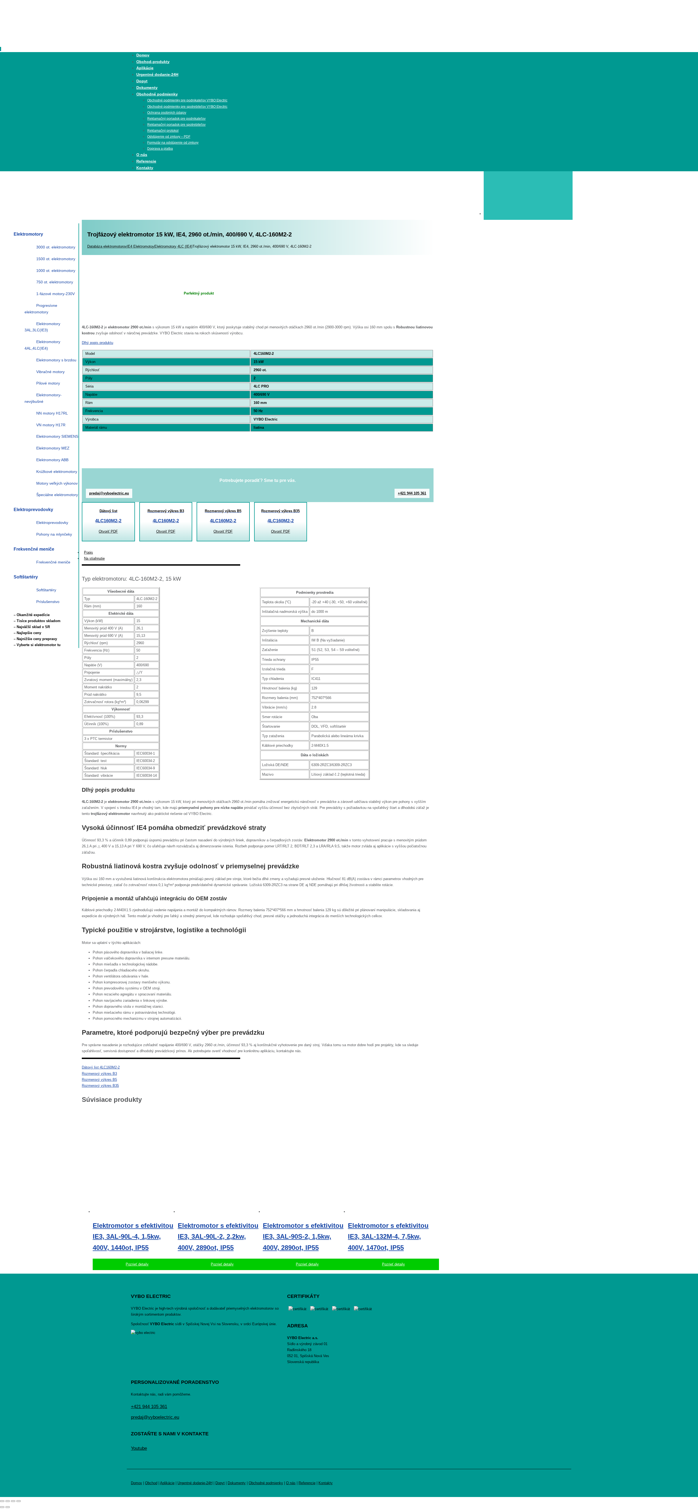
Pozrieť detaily (137, 1264)
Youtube (139, 1448)
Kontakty (325, 1483)
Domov (136, 1483)
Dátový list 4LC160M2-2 (101, 1067)
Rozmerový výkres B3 (99, 1074)
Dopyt (220, 1483)
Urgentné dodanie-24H (194, 1483)
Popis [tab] (88, 552)
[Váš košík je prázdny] (528, 214)
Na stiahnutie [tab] (94, 558)
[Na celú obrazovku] (7, 1501)
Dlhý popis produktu (97, 343)
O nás (291, 1483)
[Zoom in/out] (2, 1501)
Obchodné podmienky (266, 1483)
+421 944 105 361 (412, 493)
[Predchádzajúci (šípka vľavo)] (2, 1507)
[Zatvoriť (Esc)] (18, 1501)
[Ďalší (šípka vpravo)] (7, 1507)
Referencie (307, 1483)
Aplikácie (167, 1483)
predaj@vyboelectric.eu (109, 493)
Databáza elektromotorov (107, 246)
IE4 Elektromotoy (140, 246)
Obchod (151, 1483)
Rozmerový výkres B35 (100, 1086)
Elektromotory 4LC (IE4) (173, 246)
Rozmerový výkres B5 (99, 1080)
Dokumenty (237, 1483)
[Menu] (0, 49)
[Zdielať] (13, 1501)
